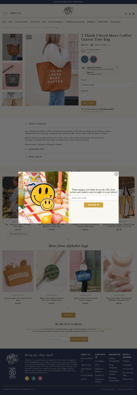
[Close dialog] (116, 174)
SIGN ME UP (93, 205)
